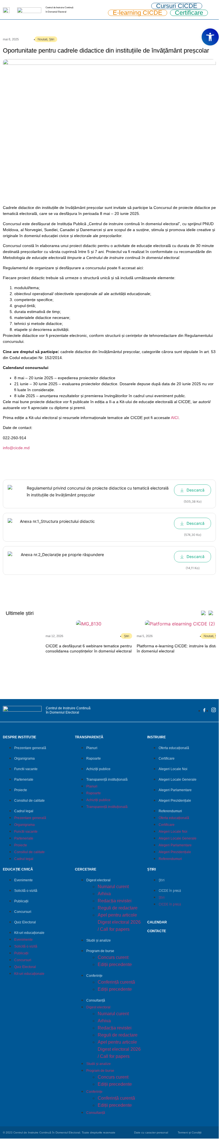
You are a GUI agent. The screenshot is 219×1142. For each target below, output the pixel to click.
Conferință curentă (116, 982)
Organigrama (24, 758)
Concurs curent (113, 957)
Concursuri (22, 912)
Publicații (21, 901)
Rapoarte (93, 758)
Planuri (91, 748)
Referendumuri (170, 811)
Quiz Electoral (25, 922)
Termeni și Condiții (189, 1132)
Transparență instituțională (107, 780)
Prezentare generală (30, 748)
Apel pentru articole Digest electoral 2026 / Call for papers (119, 922)
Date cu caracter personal (151, 1132)
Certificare (167, 758)
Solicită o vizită (25, 891)
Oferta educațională (174, 748)
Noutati (42, 39)
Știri (51, 39)
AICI (175, 417)
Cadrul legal (23, 811)
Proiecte (20, 790)
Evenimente (23, 880)
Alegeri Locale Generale (178, 780)
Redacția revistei (115, 900)
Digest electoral (98, 880)
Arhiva (104, 893)
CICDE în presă (170, 891)
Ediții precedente (115, 964)
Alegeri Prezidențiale (175, 801)
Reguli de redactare (118, 907)
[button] (210, 36)
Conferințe (94, 976)
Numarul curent (113, 886)
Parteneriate (23, 780)
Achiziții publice (98, 769)
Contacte (156, 931)
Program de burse (100, 951)
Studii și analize (98, 940)
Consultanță (95, 1000)
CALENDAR (157, 922)
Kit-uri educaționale (29, 933)
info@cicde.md (16, 447)
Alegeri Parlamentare (175, 790)
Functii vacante (26, 769)
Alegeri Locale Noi (173, 769)
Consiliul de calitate (29, 801)
